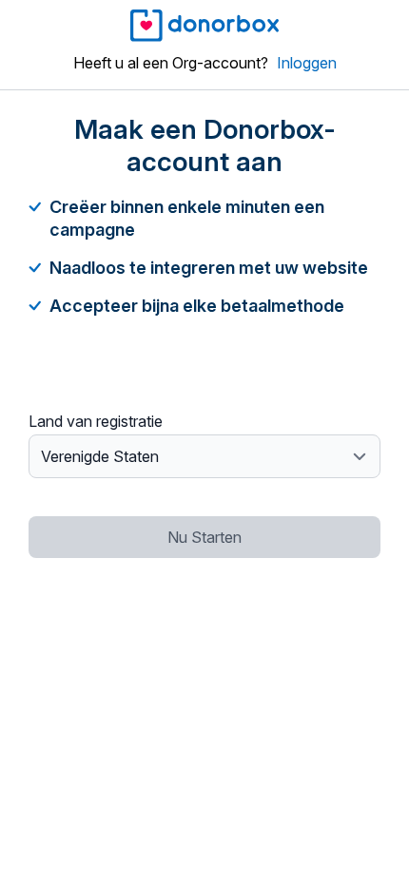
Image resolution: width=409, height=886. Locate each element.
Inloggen (307, 62)
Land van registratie (96, 421)
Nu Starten (204, 537)
